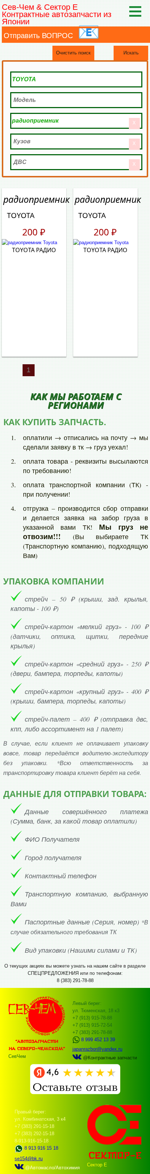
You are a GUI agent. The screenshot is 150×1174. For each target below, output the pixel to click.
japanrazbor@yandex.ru (97, 1049)
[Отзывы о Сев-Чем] (75, 1092)
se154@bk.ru (29, 1158)
